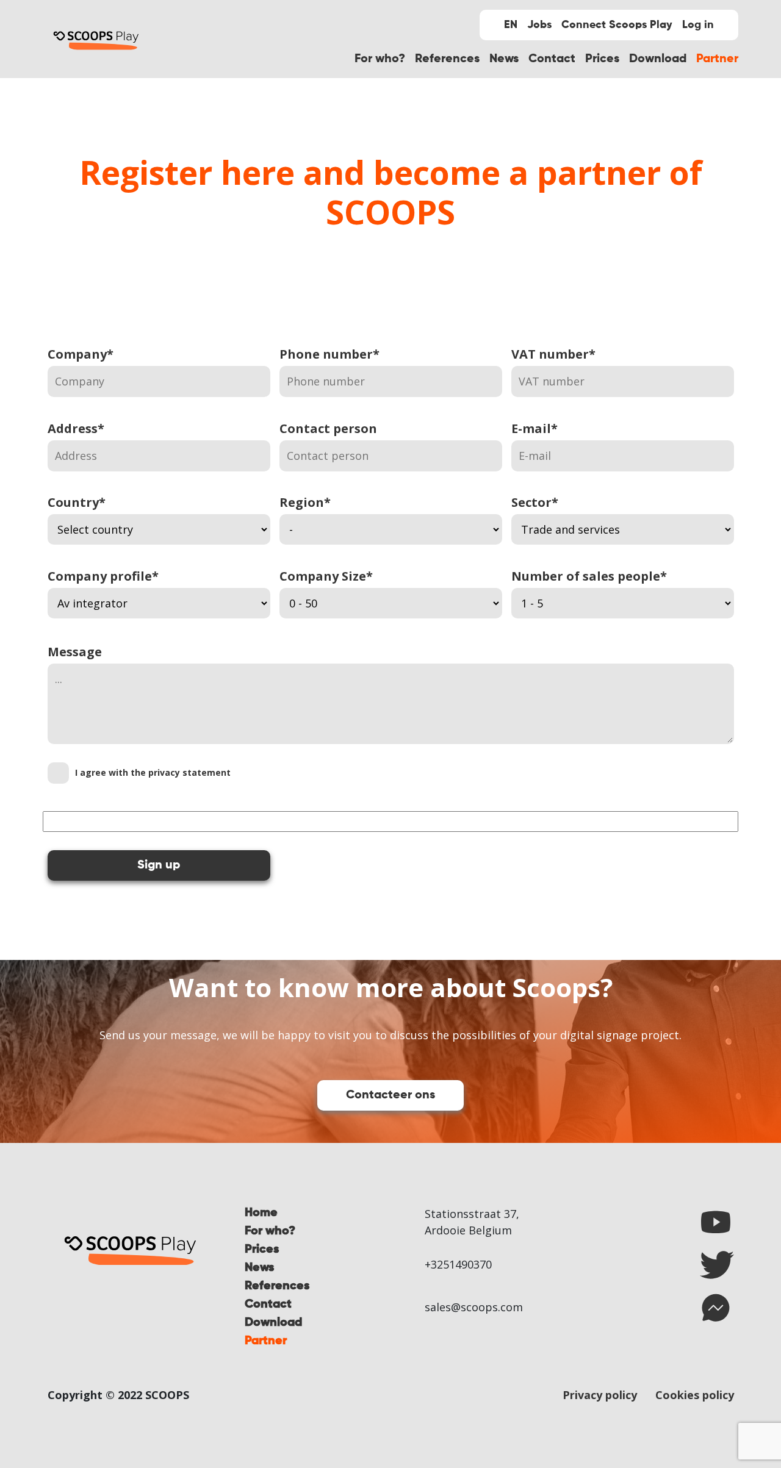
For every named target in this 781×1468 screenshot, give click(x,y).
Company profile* (103, 576)
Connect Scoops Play (616, 25)
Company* (80, 354)
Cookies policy (694, 1394)
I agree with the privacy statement (153, 772)
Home (261, 1213)
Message (75, 651)
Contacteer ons (390, 1095)
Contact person (328, 428)
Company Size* (326, 576)
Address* (76, 428)
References (447, 59)
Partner (717, 59)
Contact (551, 59)
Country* (77, 502)
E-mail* (534, 428)
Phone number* (329, 354)
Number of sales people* (589, 576)
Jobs (539, 25)
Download (657, 59)
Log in (698, 25)
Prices (602, 59)
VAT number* (553, 354)
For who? (380, 59)
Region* (305, 502)
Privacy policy (600, 1394)
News (504, 59)
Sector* (534, 502)
